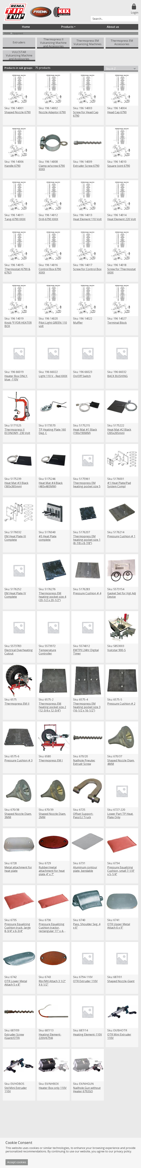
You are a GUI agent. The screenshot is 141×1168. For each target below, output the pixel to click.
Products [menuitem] (67, 27)
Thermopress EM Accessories (122, 42)
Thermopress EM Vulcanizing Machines (87, 42)
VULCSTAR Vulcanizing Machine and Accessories (19, 55)
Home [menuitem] (26, 27)
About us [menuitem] (113, 27)
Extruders (19, 42)
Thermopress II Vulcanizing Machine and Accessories (53, 43)
